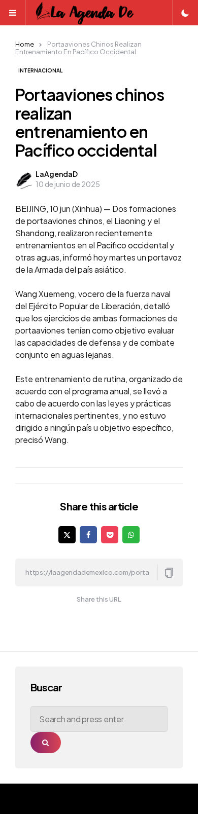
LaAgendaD (57, 173)
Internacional (40, 70)
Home (24, 44)
